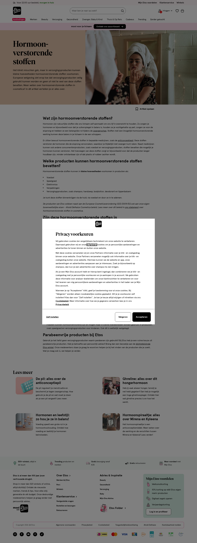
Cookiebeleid (62, 301)
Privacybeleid (62, 304)
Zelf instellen (52, 317)
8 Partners (92, 245)
